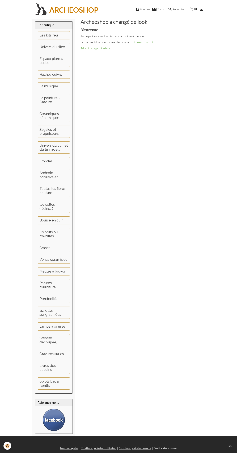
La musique (49, 86)
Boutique (145, 9)
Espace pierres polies (51, 61)
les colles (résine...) (47, 207)
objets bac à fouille (49, 384)
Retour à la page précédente (95, 48)
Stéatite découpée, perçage (48, 340)
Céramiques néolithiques (50, 116)
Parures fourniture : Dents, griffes (50, 285)
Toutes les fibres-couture (53, 191)
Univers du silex (52, 47)
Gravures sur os (52, 354)
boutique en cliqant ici (141, 42)
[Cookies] (7, 446)
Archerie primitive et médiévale (49, 175)
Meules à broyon (53, 271)
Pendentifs (48, 299)
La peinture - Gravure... (50, 100)
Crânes (45, 248)
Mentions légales (69, 448)
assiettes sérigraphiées (50, 313)
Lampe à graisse (52, 326)
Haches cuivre (51, 75)
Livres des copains (48, 368)
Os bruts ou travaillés (49, 234)
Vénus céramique (53, 260)
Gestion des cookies (165, 448)
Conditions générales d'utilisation (98, 448)
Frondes (46, 161)
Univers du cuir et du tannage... (54, 147)
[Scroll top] (230, 446)
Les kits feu (49, 35)
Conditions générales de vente (135, 448)
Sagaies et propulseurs (49, 132)
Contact (161, 9)
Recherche (178, 9)
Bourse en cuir (51, 220)
